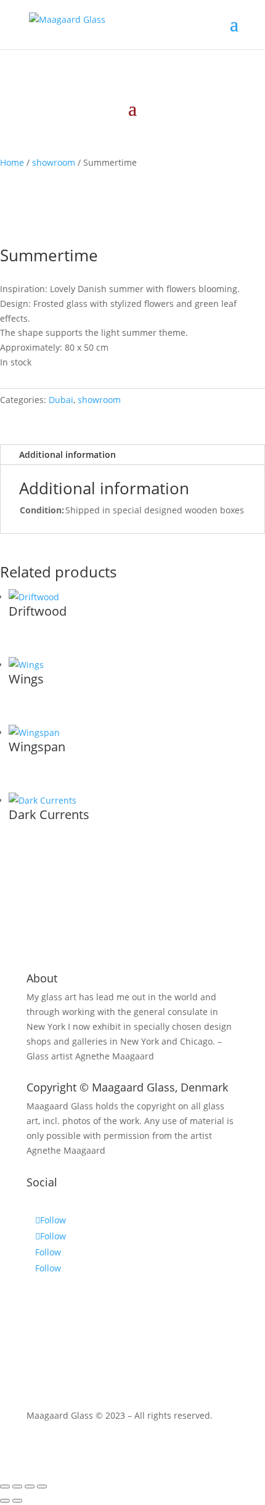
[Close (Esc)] (42, 1486)
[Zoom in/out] (5, 1486)
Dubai (61, 400)
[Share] (30, 1486)
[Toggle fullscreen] (17, 1486)
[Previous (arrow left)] (5, 1501)
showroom (53, 162)
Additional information (67, 454)
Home (12, 162)
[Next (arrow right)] (17, 1501)
